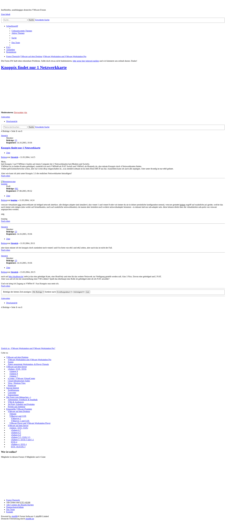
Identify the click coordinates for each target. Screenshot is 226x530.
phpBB (15, 516)
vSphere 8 (13, 374)
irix (25, 112)
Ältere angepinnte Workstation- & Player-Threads (28, 364)
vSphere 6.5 (16, 432)
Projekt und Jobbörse (16, 407)
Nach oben (5, 176)
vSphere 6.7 (16, 430)
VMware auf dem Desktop (17, 357)
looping (4, 184)
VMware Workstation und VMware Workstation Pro (29, 359)
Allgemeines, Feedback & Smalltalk (23, 400)
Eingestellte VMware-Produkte (19, 409)
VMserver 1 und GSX (20, 421)
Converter (12, 392)
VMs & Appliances (16, 402)
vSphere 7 (13, 376)
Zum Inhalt (5, 14)
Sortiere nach (50, 292)
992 (16, 188)
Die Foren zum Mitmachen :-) (18, 397)
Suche (31, 20)
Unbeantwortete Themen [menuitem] (22, 31)
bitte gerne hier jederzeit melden (86, 61)
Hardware (12, 385)
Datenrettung (13, 395)
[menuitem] (15, 507)
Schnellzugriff (12, 26)
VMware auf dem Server (16, 367)
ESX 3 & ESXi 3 (18, 447)
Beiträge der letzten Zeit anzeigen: (17, 292)
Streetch (4, 135)
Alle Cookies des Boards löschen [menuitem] (20, 505)
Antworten (5, 117)
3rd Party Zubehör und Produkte (21, 404)
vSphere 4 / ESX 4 (19, 444)
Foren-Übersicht (13, 500)
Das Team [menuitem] (16, 42)
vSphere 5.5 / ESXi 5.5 (20, 437)
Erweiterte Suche (42, 20)
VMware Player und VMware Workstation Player (29, 423)
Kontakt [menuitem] (9, 512)
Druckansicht (11, 121)
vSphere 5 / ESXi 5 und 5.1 (22, 440)
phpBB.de (30, 519)
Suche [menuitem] (14, 38)
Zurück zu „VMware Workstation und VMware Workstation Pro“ (28, 348)
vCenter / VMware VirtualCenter (21, 378)
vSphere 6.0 (16, 435)
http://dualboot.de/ (16, 276)
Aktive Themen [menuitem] (18, 33)
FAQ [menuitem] (8, 47)
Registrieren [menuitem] (11, 52)
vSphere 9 (13, 371)
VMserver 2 (16, 418)
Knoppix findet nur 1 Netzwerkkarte (34, 67)
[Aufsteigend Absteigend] (79, 292)
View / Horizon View (17, 383)
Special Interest (12, 388)
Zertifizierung (13, 390)
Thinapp (12, 414)
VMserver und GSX (17, 416)
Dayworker (18, 112)
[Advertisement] (79, 91)
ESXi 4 (14, 442)
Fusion (10, 362)
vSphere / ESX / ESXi (17, 369)
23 (16, 140)
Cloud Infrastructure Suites (19, 381)
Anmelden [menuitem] (10, 50)
